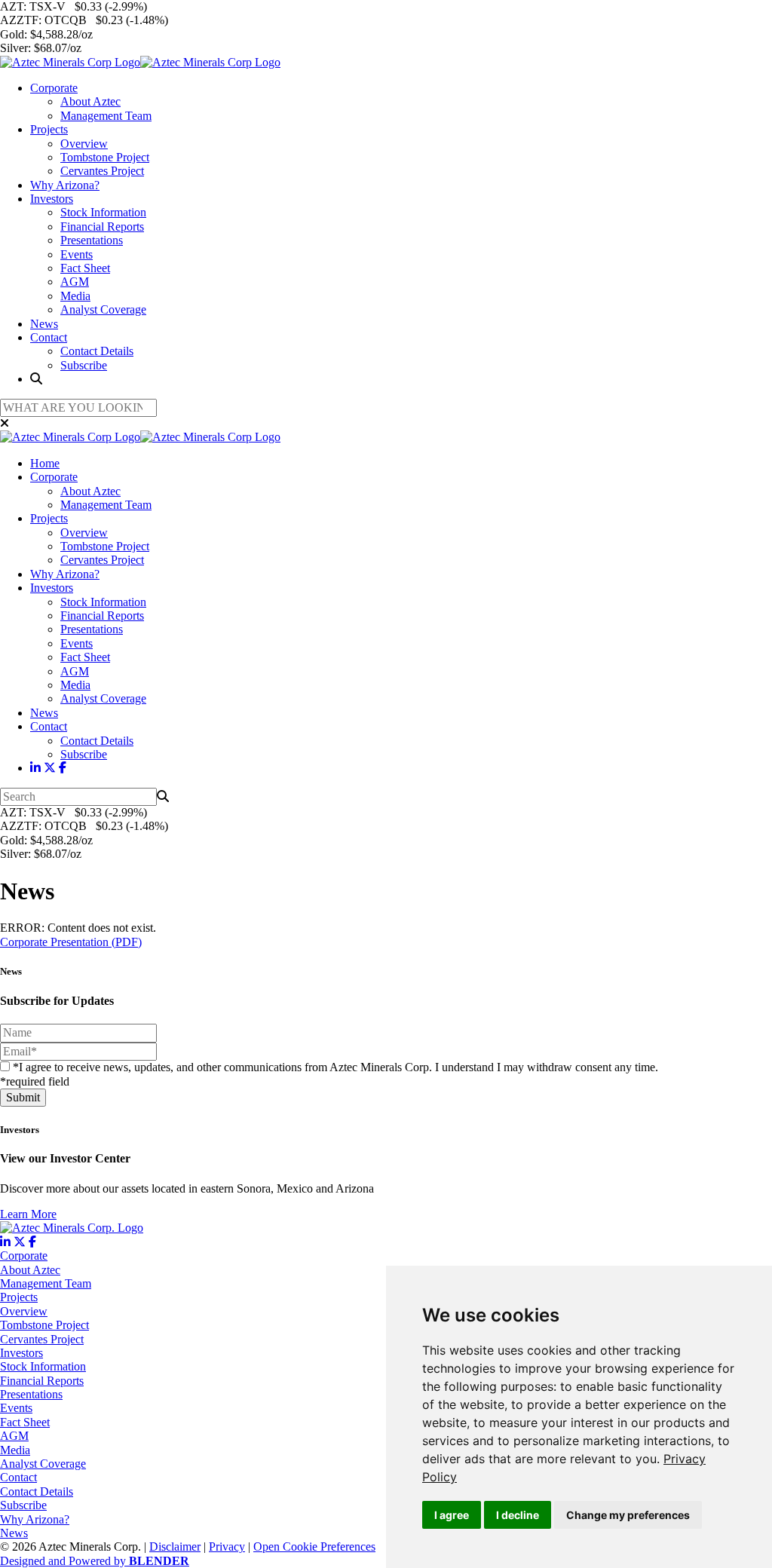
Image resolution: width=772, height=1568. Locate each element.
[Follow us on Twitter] (50, 767)
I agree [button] (451, 1514)
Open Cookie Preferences (314, 1546)
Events (76, 254)
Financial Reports (102, 226)
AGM (74, 281)
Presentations (91, 240)
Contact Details (96, 351)
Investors (51, 198)
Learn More (28, 1214)
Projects (49, 129)
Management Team (106, 115)
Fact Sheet (85, 268)
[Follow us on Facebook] (62, 767)
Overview (84, 143)
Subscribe (83, 365)
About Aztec (90, 101)
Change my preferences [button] (628, 1514)
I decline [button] (517, 1514)
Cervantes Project (102, 170)
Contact (48, 337)
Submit (23, 1097)
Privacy (227, 1546)
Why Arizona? (65, 185)
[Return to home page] (140, 62)
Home (45, 463)
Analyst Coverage (103, 309)
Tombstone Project (104, 157)
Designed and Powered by (94, 1560)
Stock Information (103, 212)
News (44, 323)
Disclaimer (175, 1546)
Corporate (54, 87)
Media (75, 295)
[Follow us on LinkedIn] (35, 767)
